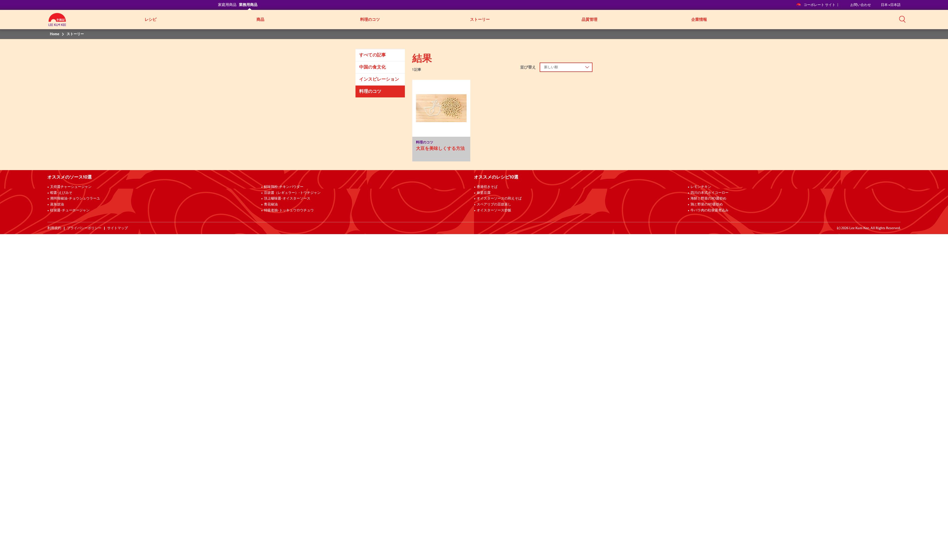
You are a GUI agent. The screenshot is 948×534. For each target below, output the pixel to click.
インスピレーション (379, 79)
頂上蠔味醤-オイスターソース (287, 198)
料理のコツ (370, 20)
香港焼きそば (487, 187)
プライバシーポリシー (84, 228)
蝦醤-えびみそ (61, 193)
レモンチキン (701, 187)
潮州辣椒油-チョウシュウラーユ (75, 198)
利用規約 (54, 228)
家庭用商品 (227, 5)
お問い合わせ (860, 5)
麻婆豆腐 (484, 193)
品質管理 (589, 20)
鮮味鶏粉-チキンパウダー (283, 187)
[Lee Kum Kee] (57, 22)
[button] (902, 19)
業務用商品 (248, 5)
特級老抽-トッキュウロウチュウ (289, 210)
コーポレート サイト (819, 5)
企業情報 (699, 20)
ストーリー (480, 20)
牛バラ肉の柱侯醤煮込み (710, 210)
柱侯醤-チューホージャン (70, 210)
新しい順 (551, 67)
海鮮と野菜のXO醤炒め (708, 198)
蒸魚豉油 (57, 204)
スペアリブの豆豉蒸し (494, 204)
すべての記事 (372, 55)
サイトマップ (117, 228)
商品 (260, 20)
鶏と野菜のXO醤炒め (707, 204)
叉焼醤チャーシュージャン (71, 187)
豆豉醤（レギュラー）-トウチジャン (292, 193)
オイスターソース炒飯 (494, 210)
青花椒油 (271, 204)
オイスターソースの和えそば (499, 198)
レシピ (151, 20)
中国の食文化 (372, 67)
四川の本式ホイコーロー (710, 193)
